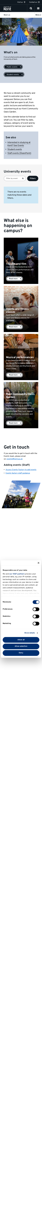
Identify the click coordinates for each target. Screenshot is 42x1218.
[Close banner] (38, 563)
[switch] (36, 609)
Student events (14, 149)
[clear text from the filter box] (22, 178)
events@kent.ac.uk (15, 459)
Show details (29, 633)
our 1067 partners (17, 574)
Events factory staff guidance (18, 473)
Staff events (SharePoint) (19, 153)
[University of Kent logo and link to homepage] (7, 8)
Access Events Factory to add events (21, 470)
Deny (21, 653)
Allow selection (21, 646)
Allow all (21, 640)
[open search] (31, 8)
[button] (38, 8)
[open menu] (38, 8)
